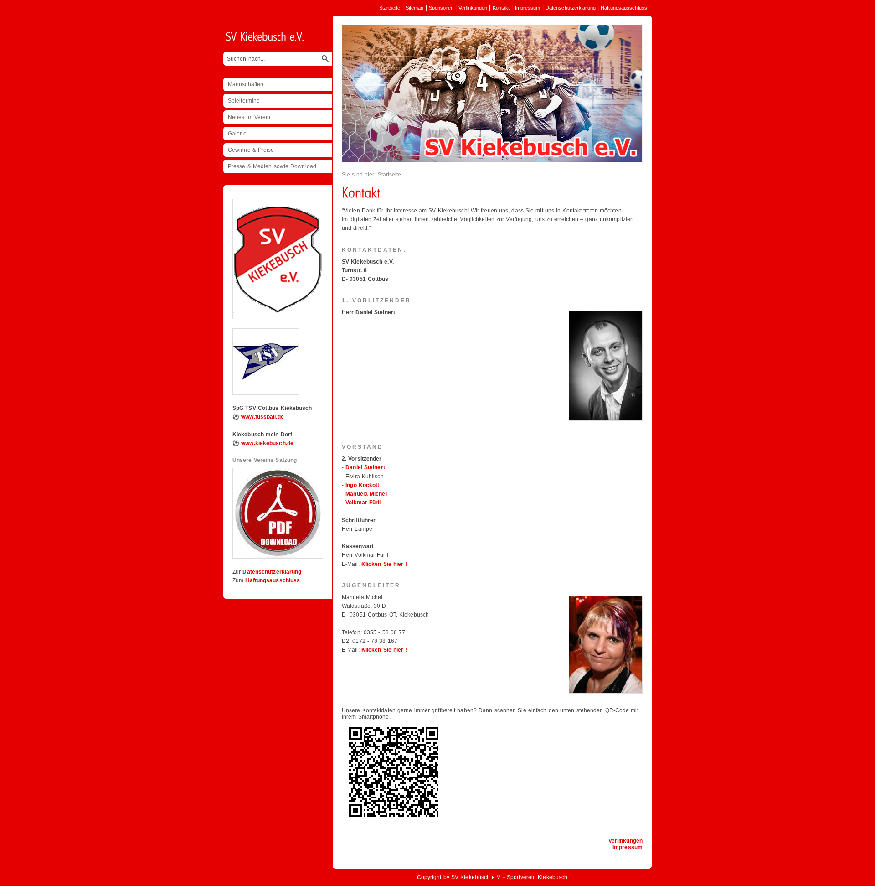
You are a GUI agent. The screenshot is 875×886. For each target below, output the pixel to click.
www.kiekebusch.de (267, 443)
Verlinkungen (472, 7)
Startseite (390, 7)
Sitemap (415, 7)
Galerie (237, 133)
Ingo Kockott (362, 485)
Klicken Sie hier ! (384, 564)
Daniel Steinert (365, 467)
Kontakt (501, 7)
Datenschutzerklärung (571, 7)
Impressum (527, 7)
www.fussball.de (262, 417)
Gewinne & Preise (251, 150)
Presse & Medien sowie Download (272, 166)
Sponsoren (441, 7)
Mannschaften (245, 84)
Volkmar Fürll (363, 502)
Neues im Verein (249, 117)
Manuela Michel (365, 494)
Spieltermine (244, 101)
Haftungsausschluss (624, 7)
